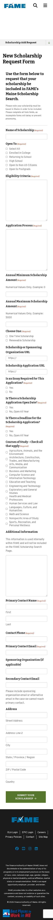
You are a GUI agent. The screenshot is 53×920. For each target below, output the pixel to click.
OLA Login (12, 832)
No (10, 392)
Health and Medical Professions (20, 498)
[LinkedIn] (36, 849)
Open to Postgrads (20, 169)
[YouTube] (23, 849)
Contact (30, 837)
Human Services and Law (23, 503)
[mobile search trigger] (35, 5)
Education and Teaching (22, 482)
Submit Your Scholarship (24, 797)
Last (8, 624)
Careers (42, 832)
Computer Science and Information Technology (22, 476)
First (8, 612)
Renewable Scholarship (22, 340)
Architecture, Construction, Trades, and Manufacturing (24, 459)
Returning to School (20, 157)
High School (15, 161)
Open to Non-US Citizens (23, 165)
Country (10, 782)
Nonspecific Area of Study (24, 518)
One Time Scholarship (21, 336)
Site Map (43, 837)
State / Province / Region (20, 757)
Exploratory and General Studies (23, 491)
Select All (14, 149)
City (8, 745)
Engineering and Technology (25, 486)
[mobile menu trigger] (45, 5)
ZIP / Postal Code (16, 769)
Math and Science (19, 514)
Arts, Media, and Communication (18, 466)
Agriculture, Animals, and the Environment (25, 452)
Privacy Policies (13, 837)
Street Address (14, 721)
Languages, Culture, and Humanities (23, 509)
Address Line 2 (14, 733)
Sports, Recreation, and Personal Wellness (22, 524)
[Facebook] (17, 849)
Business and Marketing (22, 471)
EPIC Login (27, 832)
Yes (11, 388)
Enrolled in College (19, 153)
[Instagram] (29, 849)
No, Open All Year (19, 411)
